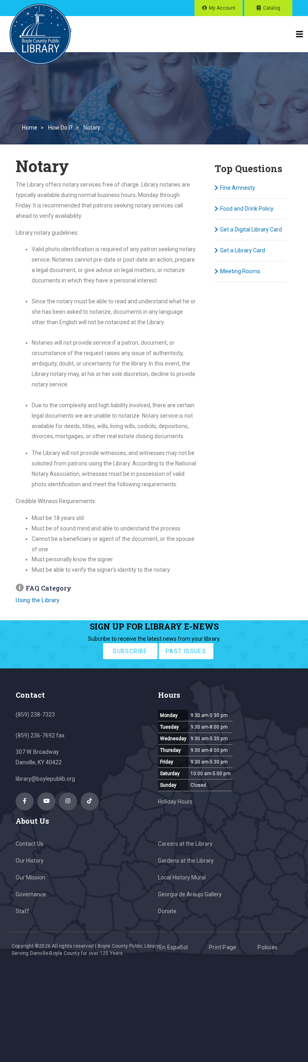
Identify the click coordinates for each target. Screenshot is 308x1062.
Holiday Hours (175, 801)
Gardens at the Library (186, 860)
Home (29, 127)
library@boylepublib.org (45, 779)
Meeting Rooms (240, 271)
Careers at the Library (185, 844)
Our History (30, 860)
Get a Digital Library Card (251, 229)
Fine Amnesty (237, 188)
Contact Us (29, 844)
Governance (31, 894)
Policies (267, 947)
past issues (186, 651)
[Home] (40, 34)
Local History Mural (182, 877)
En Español (173, 947)
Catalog (271, 8)
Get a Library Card (242, 250)
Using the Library (37, 600)
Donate (167, 911)
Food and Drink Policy (247, 208)
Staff (22, 911)
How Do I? (60, 127)
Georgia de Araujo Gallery (190, 894)
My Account (222, 8)
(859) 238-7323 (35, 714)
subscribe (130, 651)
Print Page (222, 947)
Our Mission (30, 877)
